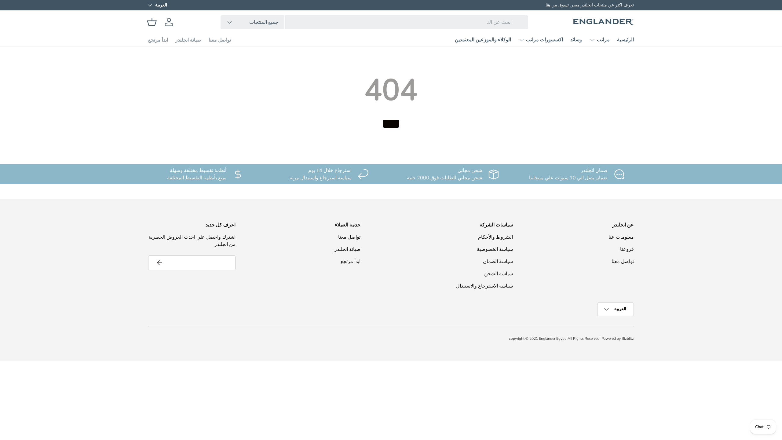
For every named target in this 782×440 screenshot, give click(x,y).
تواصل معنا (220, 40)
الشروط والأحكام (495, 237)
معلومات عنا (621, 237)
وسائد (576, 39)
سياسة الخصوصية (495, 249)
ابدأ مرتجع (158, 40)
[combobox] (374, 22)
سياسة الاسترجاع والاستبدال (484, 286)
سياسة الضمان (498, 261)
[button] (152, 22)
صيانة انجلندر (188, 40)
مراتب (603, 39)
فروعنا (627, 249)
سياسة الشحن (498, 273)
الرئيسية (625, 39)
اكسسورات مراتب (544, 39)
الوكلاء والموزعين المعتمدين (483, 39)
